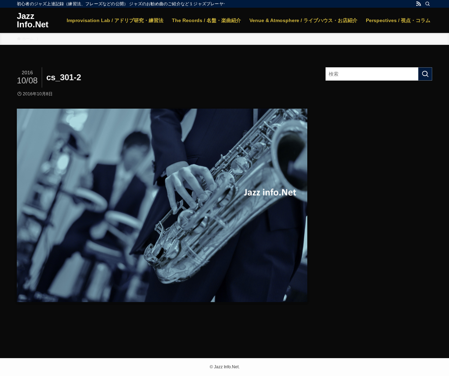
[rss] (418, 4)
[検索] (427, 4)
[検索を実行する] (425, 74)
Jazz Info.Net (32, 20)
